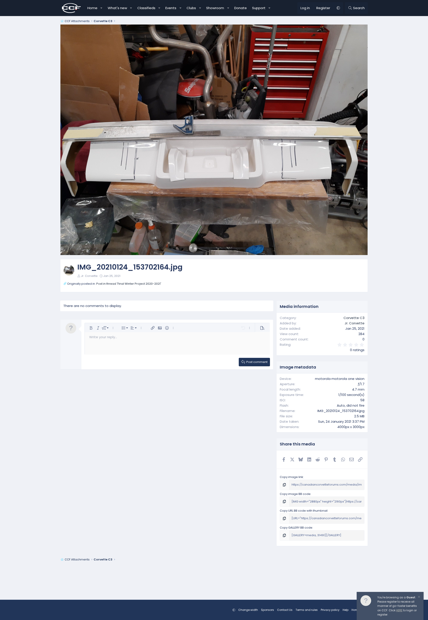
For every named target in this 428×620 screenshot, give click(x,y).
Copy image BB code (295, 494)
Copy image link (291, 477)
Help (345, 610)
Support (258, 8)
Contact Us (284, 610)
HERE (399, 610)
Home (92, 8)
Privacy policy (330, 610)
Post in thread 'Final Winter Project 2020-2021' (128, 284)
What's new (117, 8)
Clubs (191, 8)
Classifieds (146, 8)
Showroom (215, 8)
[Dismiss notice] (418, 597)
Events (170, 8)
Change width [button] (248, 610)
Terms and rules (307, 610)
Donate (240, 8)
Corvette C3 (354, 317)
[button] (101, 8)
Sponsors (267, 610)
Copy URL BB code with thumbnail (303, 511)
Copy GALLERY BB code (296, 527)
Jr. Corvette (89, 276)
